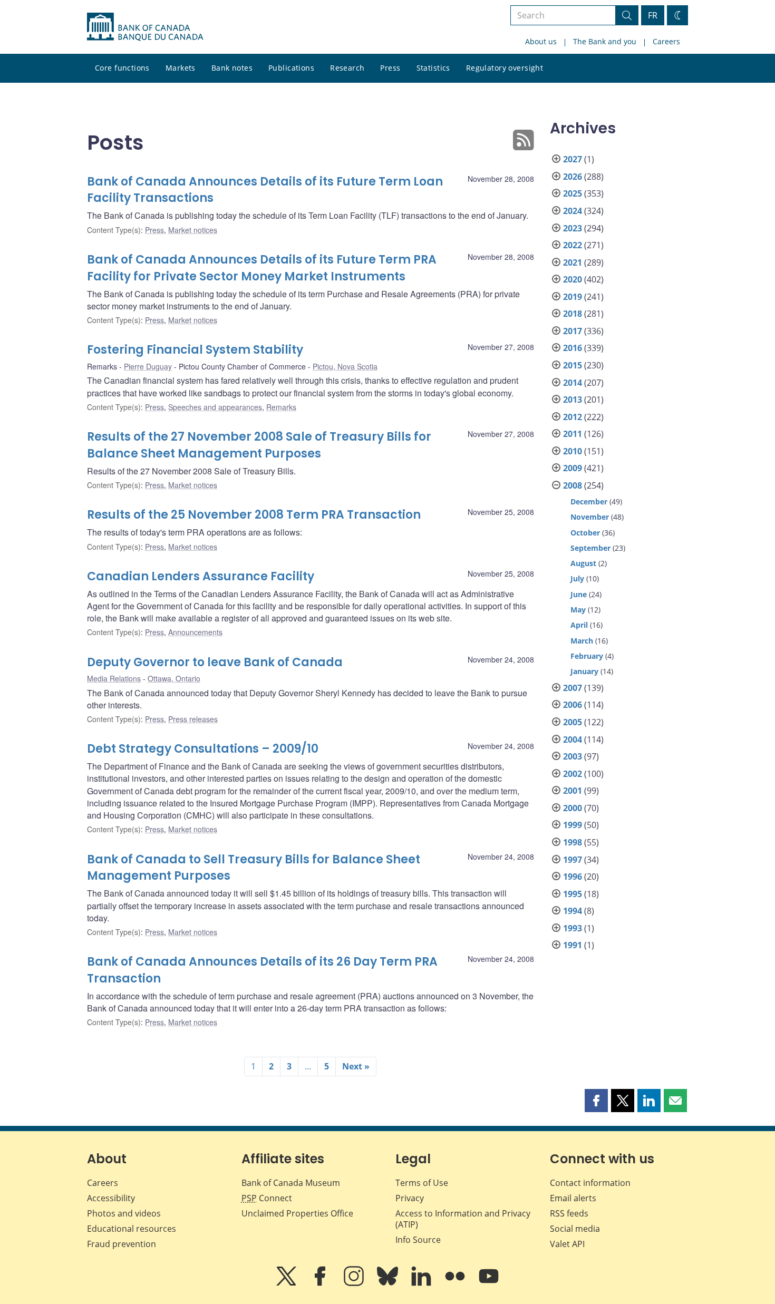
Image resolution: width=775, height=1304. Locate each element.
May (578, 610)
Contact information (590, 1183)
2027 (572, 159)
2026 (572, 176)
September (590, 548)
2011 (572, 434)
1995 (572, 894)
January (584, 671)
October (585, 533)
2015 (572, 365)
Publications (291, 68)
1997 (572, 859)
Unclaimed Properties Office (297, 1213)
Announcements (195, 632)
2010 (572, 451)
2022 (572, 245)
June (578, 594)
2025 (572, 193)
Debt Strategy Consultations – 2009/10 (202, 749)
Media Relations (114, 678)
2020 (572, 279)
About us (541, 41)
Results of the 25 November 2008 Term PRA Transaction (254, 515)
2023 (572, 228)
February (586, 656)
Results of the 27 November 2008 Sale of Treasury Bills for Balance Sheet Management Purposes (259, 445)
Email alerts (573, 1198)
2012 (572, 417)
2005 (572, 722)
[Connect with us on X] (287, 1283)
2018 (572, 313)
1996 (572, 876)
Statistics (433, 68)
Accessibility (111, 1198)
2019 (572, 297)
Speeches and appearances (215, 407)
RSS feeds (569, 1213)
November (589, 517)
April (579, 625)
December (588, 502)
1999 (572, 825)
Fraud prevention (121, 1244)
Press (390, 68)
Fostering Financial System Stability (195, 350)
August (583, 563)
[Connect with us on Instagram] (355, 1283)
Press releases (193, 719)
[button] (596, 1100)
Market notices (192, 230)
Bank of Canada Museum (290, 1183)
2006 (572, 705)
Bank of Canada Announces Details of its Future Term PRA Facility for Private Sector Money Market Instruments (262, 268)
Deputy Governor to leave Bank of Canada (215, 662)
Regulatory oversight (504, 68)
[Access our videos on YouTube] (489, 1283)
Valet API (567, 1244)
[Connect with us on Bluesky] (388, 1283)
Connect (266, 1198)
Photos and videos (124, 1213)
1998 (572, 842)
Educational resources (131, 1228)
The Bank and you (604, 41)
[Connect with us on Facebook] (321, 1283)
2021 (572, 262)
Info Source (418, 1239)
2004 (572, 739)
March (581, 641)
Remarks (281, 407)
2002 (572, 774)
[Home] (145, 27)
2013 (572, 399)
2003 (572, 756)
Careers (666, 41)
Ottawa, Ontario (174, 678)
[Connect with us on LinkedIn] (422, 1283)
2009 (572, 468)
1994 (572, 911)
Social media (575, 1228)
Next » (356, 1066)
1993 (572, 928)
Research (347, 68)
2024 (572, 211)
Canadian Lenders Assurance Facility (200, 576)
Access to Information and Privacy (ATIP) (462, 1219)
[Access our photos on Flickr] (456, 1283)
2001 (572, 790)
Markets (181, 68)
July (577, 578)
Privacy (409, 1198)
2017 (572, 331)
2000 (572, 808)
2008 (572, 485)
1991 (572, 945)
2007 (572, 688)
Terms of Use (421, 1183)
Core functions (122, 68)
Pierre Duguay (148, 366)
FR (652, 15)
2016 (572, 348)
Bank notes (232, 68)
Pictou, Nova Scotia (345, 366)
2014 (572, 382)
